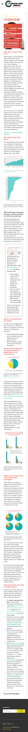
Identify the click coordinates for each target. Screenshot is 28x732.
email (12, 723)
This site (15, 654)
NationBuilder (7, 729)
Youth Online (11, 660)
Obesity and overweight (17, 643)
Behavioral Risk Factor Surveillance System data (15, 607)
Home (6, 14)
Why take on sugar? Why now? (12, 27)
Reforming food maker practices (12, 47)
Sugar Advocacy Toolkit (11, 16)
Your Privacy (6, 727)
